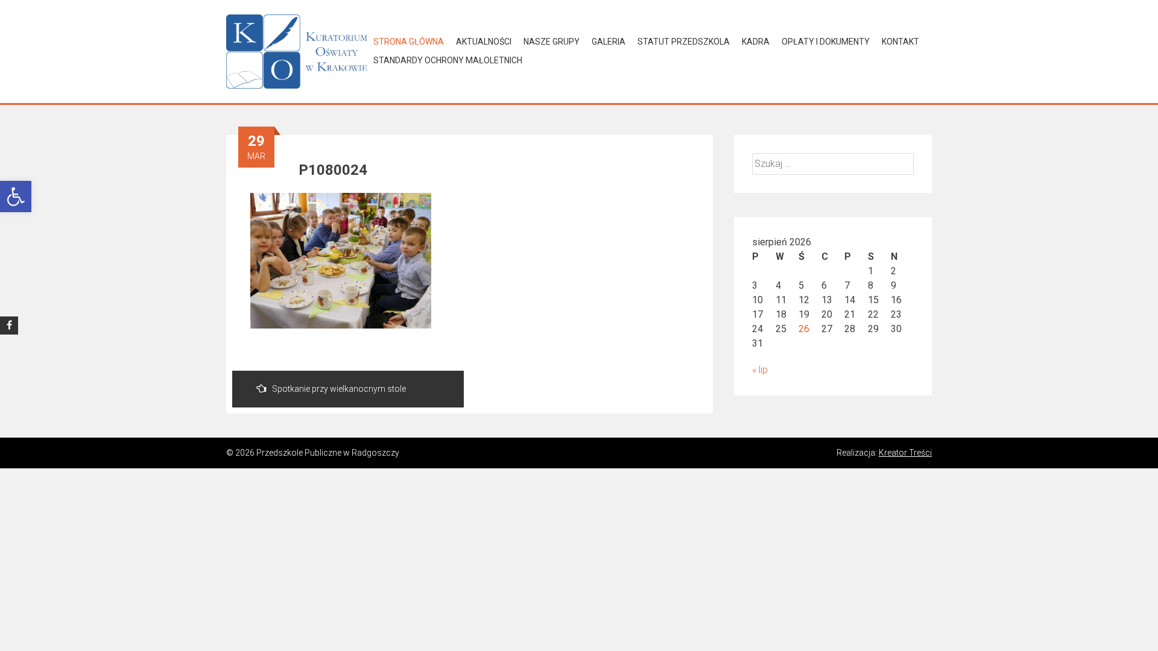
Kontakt (900, 41)
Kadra (756, 41)
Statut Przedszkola (684, 41)
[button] (15, 196)
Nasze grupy (552, 41)
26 (804, 329)
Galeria (608, 41)
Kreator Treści (905, 453)
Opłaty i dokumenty (826, 41)
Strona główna (408, 41)
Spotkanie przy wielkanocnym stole (339, 389)
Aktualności (483, 41)
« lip (760, 370)
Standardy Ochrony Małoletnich (447, 60)
